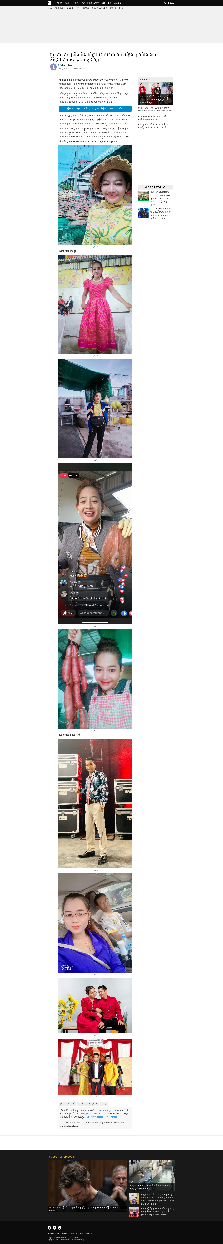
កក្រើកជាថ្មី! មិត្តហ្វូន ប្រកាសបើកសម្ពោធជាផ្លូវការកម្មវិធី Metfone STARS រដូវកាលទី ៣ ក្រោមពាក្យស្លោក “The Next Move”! (158, 1211)
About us (65, 1233)
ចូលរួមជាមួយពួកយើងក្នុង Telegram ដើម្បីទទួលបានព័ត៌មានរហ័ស (96, 108)
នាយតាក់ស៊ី (145, 79)
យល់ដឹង (86, 8)
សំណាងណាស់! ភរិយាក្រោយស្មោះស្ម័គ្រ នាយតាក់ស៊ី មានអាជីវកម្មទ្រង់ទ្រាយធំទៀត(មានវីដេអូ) (154, 99)
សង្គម (50, 8)
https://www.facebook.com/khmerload (102, 1116)
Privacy (96, 1233)
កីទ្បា (79, 8)
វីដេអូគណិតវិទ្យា (93, 3)
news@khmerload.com (90, 1113)
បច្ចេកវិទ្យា (71, 8)
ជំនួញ (121, 8)
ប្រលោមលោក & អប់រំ (99, 8)
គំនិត (103, 3)
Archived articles (77, 1233)
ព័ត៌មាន (77, 3)
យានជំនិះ (113, 8)
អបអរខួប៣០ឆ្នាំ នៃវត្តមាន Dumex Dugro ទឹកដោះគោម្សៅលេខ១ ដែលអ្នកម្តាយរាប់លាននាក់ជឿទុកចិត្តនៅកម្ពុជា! (160, 198)
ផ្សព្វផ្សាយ (117, 3)
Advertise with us (54, 1233)
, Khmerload (65, 65)
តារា (83, 3)
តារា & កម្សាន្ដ (59, 8)
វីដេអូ (109, 3)
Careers (89, 1233)
